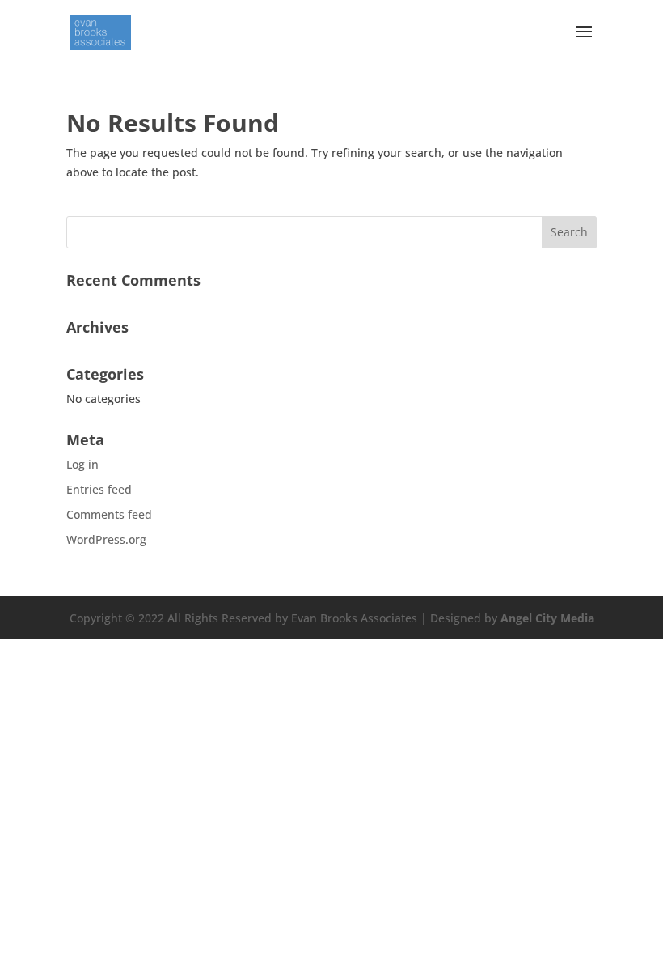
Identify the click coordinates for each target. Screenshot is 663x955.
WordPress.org (106, 539)
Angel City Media (547, 618)
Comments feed (109, 514)
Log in (82, 464)
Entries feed (99, 489)
